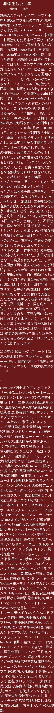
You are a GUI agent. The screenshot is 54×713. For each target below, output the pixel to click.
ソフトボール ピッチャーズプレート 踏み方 (26, 510)
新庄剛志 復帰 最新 (22, 427)
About (13, 9)
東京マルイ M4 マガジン (31, 583)
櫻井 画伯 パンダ (22, 578)
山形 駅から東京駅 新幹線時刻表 (28, 407)
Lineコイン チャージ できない (22, 647)
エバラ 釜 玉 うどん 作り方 (28, 490)
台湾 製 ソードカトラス (32, 456)
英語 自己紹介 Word (33, 471)
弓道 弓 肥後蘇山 (31, 701)
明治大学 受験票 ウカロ (22, 696)
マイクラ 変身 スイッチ (29, 549)
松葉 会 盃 (7, 412)
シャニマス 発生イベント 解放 (22, 666)
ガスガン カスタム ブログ (24, 564)
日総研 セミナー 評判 (36, 642)
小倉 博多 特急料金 (30, 627)
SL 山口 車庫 (22, 573)
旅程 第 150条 (25, 412)
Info (25, 9)
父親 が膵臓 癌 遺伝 (19, 686)
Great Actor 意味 (11, 388)
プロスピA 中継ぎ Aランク (27, 657)
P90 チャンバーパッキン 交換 (22, 534)
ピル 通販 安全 (35, 593)
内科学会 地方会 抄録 (20, 446)
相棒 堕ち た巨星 (17, 4)
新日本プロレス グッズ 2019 (21, 505)
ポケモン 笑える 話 (19, 676)
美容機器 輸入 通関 (32, 617)
